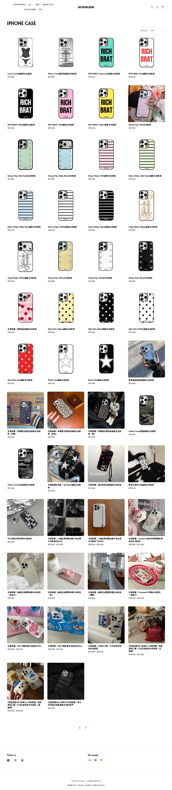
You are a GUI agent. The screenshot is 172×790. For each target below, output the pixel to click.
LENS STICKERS (30, 9)
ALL (29, 5)
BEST (38, 4)
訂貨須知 (80, 785)
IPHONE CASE (47, 4)
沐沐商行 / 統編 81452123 (94, 785)
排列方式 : (144, 30)
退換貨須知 (72, 785)
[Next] (92, 727)
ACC (40, 9)
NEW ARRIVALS (19, 4)
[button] (152, 7)
